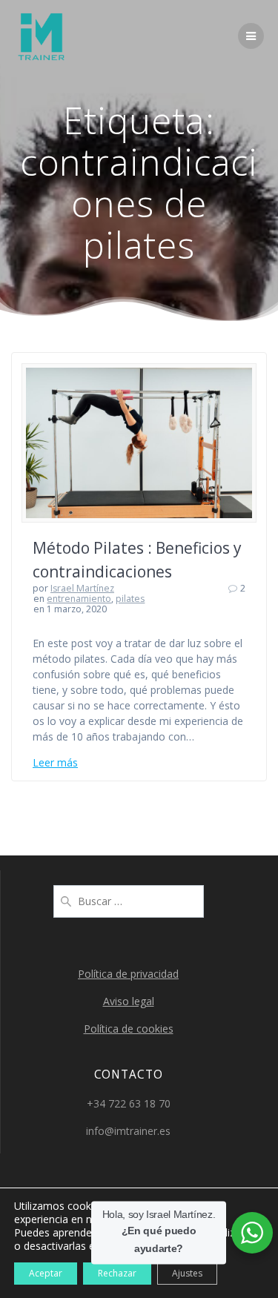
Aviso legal (128, 1001)
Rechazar (117, 1273)
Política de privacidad (128, 974)
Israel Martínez (82, 588)
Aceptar (45, 1273)
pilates (130, 598)
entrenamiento (79, 598)
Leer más (55, 762)
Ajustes (187, 1273)
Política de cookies (128, 1028)
